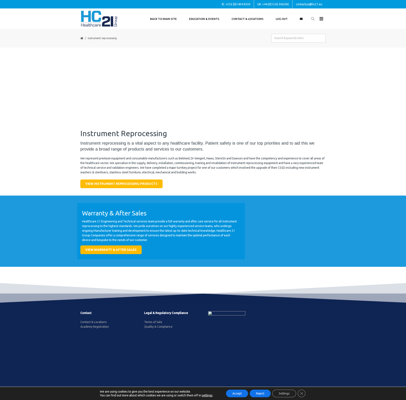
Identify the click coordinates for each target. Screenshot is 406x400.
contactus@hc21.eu (309, 4)
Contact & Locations (93, 322)
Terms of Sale (153, 322)
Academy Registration (94, 326)
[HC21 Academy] (99, 18)
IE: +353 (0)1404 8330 (236, 4)
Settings (284, 393)
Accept (237, 393)
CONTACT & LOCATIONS (247, 18)
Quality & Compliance (158, 326)
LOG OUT (282, 18)
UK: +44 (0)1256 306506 (273, 4)
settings (207, 395)
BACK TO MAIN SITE (163, 18)
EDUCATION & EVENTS (204, 18)
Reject (260, 393)
